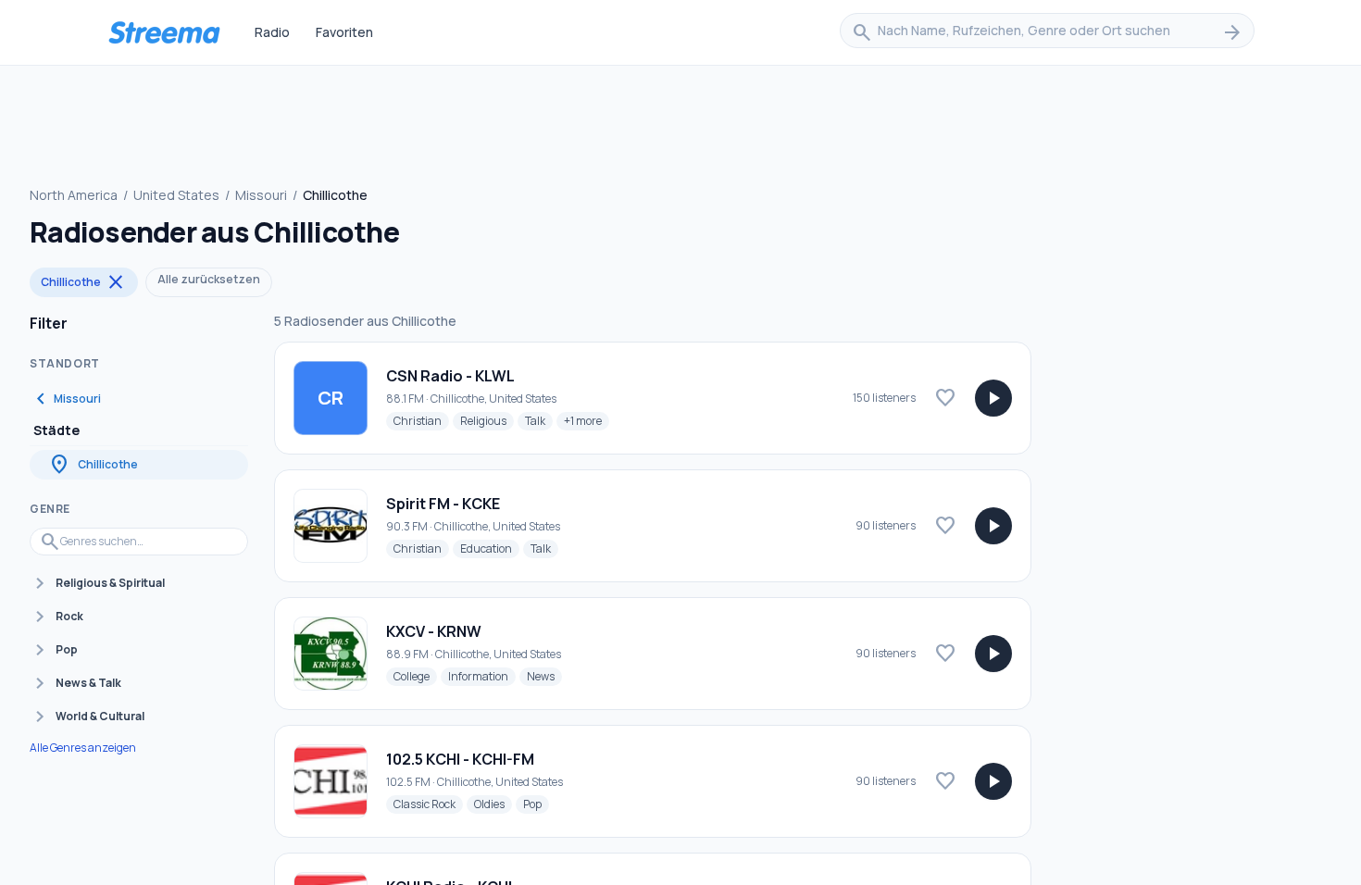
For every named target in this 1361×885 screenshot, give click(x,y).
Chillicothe (84, 282)
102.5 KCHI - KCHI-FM (460, 759)
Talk (539, 420)
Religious (487, 420)
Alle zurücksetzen (208, 279)
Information (482, 675)
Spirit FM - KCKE (443, 503)
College (415, 675)
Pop (536, 803)
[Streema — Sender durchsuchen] (163, 32)
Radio (272, 32)
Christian (421, 420)
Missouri (261, 195)
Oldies (493, 803)
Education (489, 548)
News (544, 675)
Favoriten (344, 32)
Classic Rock (428, 803)
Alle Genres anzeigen (83, 748)
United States (176, 195)
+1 (586, 420)
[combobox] (1047, 32)
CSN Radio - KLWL (450, 376)
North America (74, 195)
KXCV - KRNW (433, 631)
